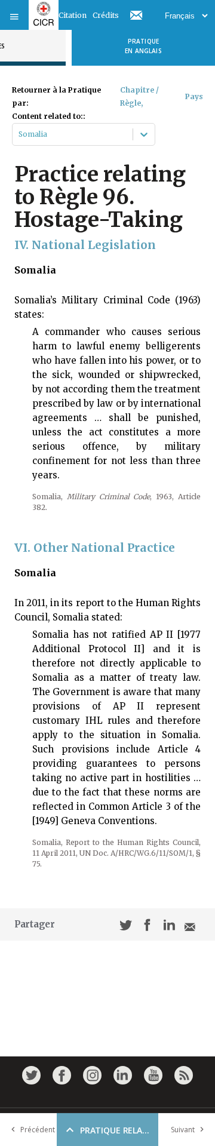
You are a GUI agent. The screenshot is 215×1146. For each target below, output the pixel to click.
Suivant (183, 1130)
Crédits (106, 15)
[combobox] (19, 134)
